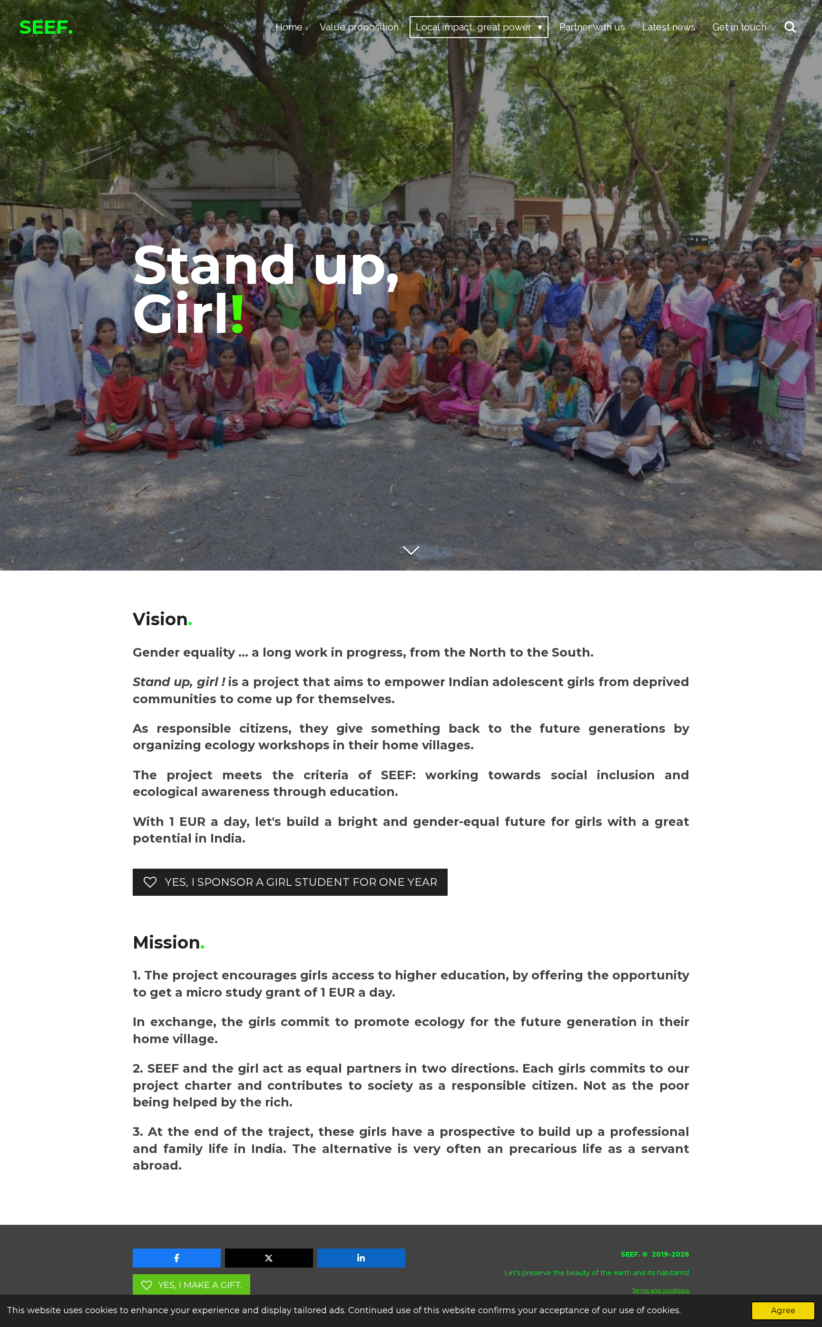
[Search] (790, 27)
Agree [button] (783, 1310)
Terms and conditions (660, 1290)
